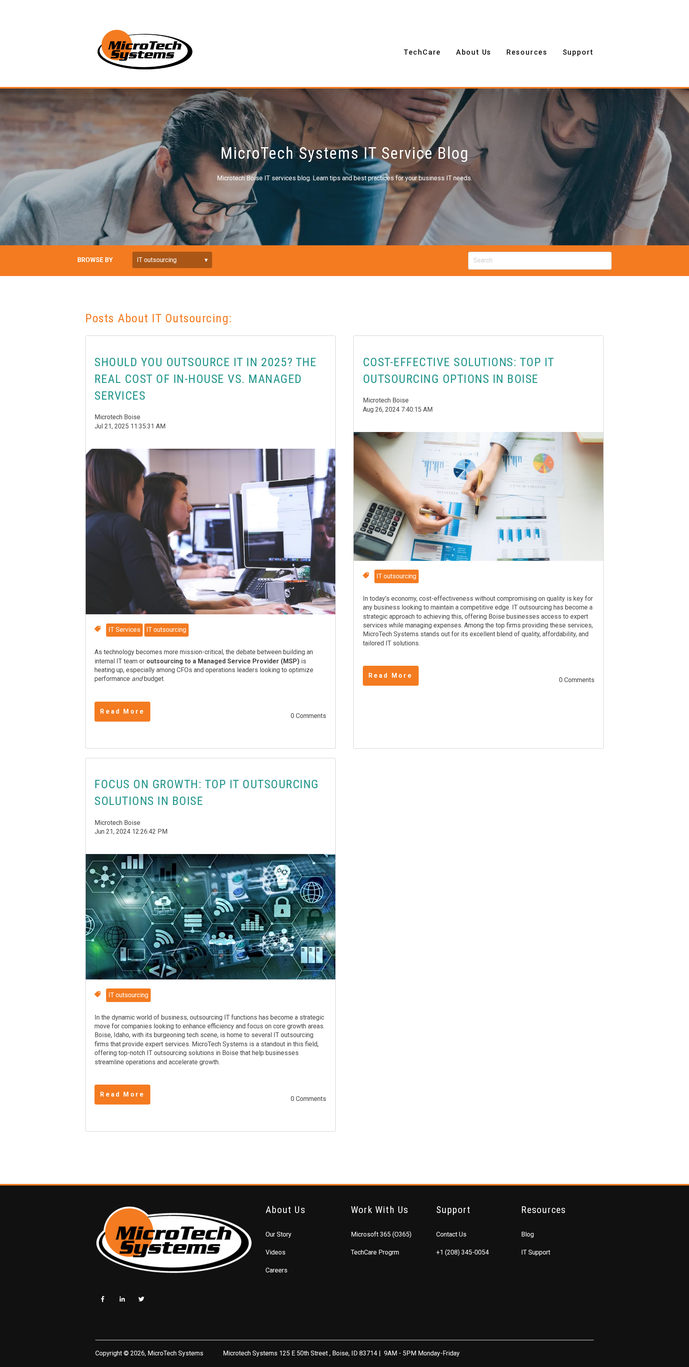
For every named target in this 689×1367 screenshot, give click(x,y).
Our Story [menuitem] (278, 1234)
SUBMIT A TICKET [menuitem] (150, 8)
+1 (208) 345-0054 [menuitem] (462, 1252)
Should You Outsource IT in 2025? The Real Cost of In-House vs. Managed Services (205, 378)
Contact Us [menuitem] (451, 1234)
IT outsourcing (166, 629)
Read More (122, 711)
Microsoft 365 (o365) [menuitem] (381, 1234)
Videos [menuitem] (275, 1252)
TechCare (422, 52)
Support (578, 52)
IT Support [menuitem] (535, 1252)
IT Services (124, 629)
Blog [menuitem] (527, 1234)
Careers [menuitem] (276, 1270)
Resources (526, 52)
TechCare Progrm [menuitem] (375, 1252)
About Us (473, 52)
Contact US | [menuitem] (99, 8)
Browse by (95, 260)
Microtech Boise (117, 417)
